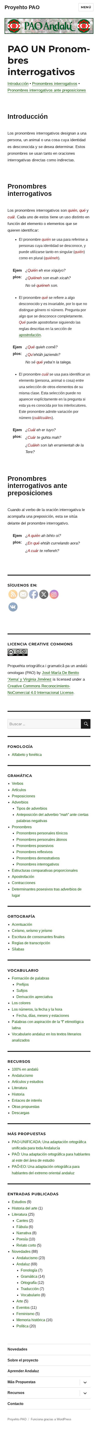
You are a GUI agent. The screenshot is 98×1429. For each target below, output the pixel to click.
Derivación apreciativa (34, 997)
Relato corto (26, 1245)
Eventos (23, 1308)
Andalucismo (22, 1075)
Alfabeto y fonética (27, 755)
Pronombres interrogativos (54, 83)
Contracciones (23, 883)
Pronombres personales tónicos (42, 833)
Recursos (16, 1393)
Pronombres (22, 827)
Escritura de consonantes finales (38, 937)
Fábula (22, 1227)
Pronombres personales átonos (41, 840)
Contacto (15, 1404)
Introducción (18, 83)
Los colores (21, 1003)
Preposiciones (23, 796)
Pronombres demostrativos (38, 858)
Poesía (22, 1239)
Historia (18, 1094)
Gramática (29, 1276)
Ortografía (29, 1283)
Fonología (29, 1270)
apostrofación (30, 335)
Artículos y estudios (27, 1082)
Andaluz (23, 1264)
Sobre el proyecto (23, 1360)
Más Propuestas (22, 1382)
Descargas (20, 1113)
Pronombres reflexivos (34, 852)
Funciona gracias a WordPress (51, 1419)
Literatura (19, 1088)
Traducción (30, 1289)
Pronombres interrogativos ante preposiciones (47, 90)
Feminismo (25, 1314)
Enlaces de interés (27, 1100)
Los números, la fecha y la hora (37, 1009)
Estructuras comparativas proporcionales (45, 870)
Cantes (22, 1221)
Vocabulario (30, 1295)
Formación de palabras (30, 978)
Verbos (17, 783)
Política (22, 1326)
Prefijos (22, 984)
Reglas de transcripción (31, 943)
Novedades (21, 1251)
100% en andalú (25, 1069)
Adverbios (20, 802)
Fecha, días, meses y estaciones (42, 1016)
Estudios (19, 1202)
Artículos (19, 790)
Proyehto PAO (22, 7)
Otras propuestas (25, 1107)
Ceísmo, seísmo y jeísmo (32, 931)
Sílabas (18, 949)
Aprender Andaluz (23, 1371)
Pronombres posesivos (35, 846)
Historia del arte (24, 1208)
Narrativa (23, 1233)
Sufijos (22, 991)
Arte (19, 1301)
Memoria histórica (30, 1320)
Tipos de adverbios (31, 808)
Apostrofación (23, 877)
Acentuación (22, 924)
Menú (86, 7)
